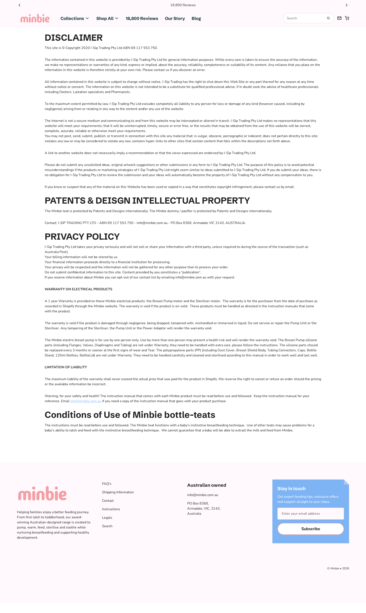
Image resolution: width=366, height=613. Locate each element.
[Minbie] (35, 18)
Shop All (105, 18)
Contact (108, 500)
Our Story (175, 18)
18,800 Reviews (142, 18)
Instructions (111, 509)
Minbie (334, 568)
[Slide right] (346, 5)
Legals (107, 517)
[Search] (328, 18)
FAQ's (106, 483)
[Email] (339, 18)
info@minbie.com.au (202, 495)
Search (107, 526)
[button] (347, 18)
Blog (196, 18)
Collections (72, 18)
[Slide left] (19, 5)
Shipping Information (118, 492)
